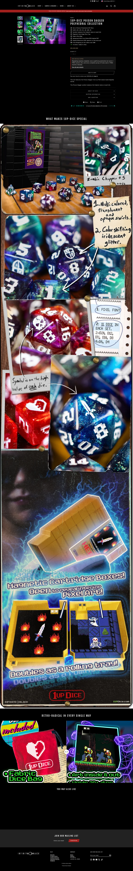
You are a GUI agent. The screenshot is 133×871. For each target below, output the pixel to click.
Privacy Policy (54, 856)
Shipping (52, 860)
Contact (72, 856)
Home (71, 17)
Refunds (52, 854)
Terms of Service (54, 857)
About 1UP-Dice (93, 91)
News (62, 6)
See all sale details (77, 67)
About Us (70, 6)
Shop (40, 6)
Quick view (29, 815)
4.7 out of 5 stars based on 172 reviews (96, 105)
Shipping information (93, 94)
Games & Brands (51, 6)
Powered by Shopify (66, 865)
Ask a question (93, 97)
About (71, 854)
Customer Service (54, 859)
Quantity (73, 51)
